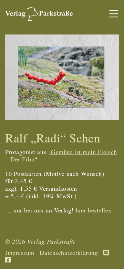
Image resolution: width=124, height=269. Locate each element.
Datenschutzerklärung (69, 253)
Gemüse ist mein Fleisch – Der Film (61, 155)
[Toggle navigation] (113, 14)
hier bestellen (94, 210)
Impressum (19, 253)
